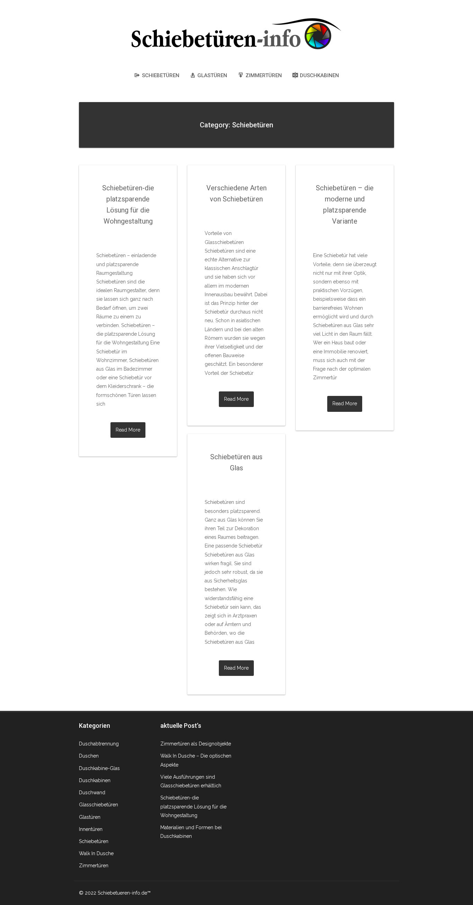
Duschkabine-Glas (99, 768)
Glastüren (89, 817)
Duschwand (92, 792)
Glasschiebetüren (98, 804)
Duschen (89, 756)
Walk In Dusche (96, 853)
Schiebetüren (93, 841)
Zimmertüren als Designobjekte (195, 743)
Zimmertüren (93, 865)
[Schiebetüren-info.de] (236, 33)
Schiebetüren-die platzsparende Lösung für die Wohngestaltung (193, 806)
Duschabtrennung (99, 743)
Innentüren (90, 829)
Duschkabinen (94, 780)
